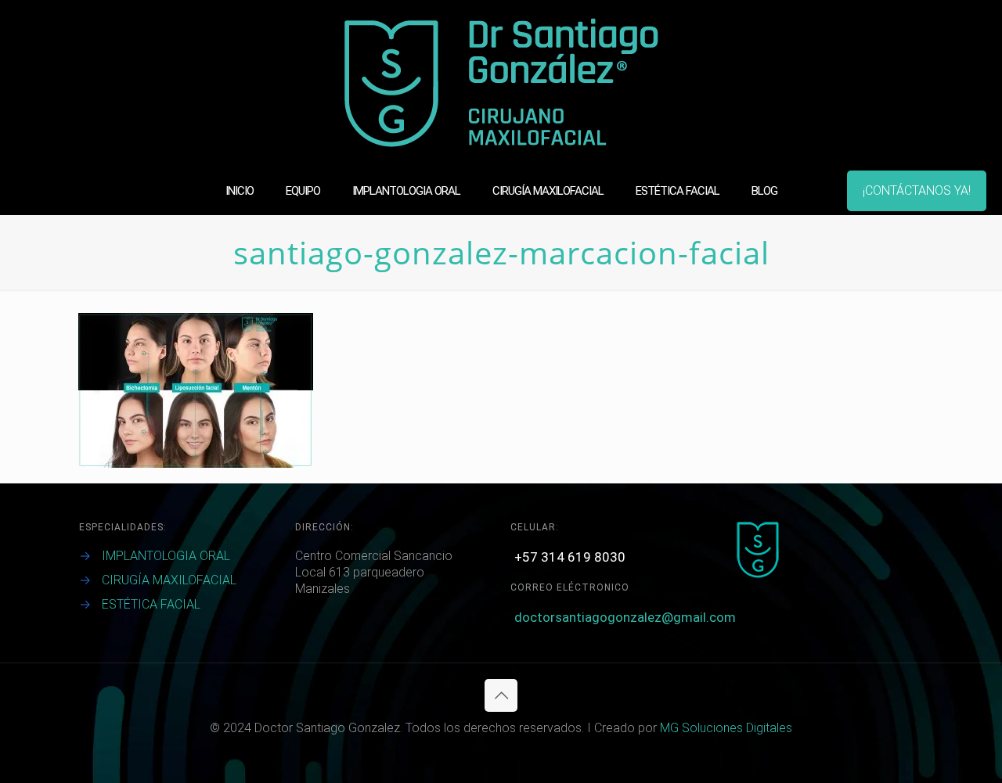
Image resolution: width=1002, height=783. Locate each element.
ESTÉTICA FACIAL (151, 604)
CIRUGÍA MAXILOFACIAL (169, 580)
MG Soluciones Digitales (726, 727)
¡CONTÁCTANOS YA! (917, 190)
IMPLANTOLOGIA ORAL (166, 555)
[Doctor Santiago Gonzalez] (501, 83)
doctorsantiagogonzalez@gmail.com (625, 617)
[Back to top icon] (501, 695)
